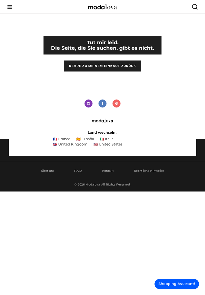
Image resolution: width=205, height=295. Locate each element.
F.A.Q (78, 171)
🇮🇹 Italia (107, 139)
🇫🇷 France (61, 139)
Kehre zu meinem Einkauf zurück (102, 66)
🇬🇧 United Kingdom (70, 144)
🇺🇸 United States (108, 144)
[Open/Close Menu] (10, 7)
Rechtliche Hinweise (149, 171)
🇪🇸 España (85, 139)
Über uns (47, 171)
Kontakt (108, 171)
